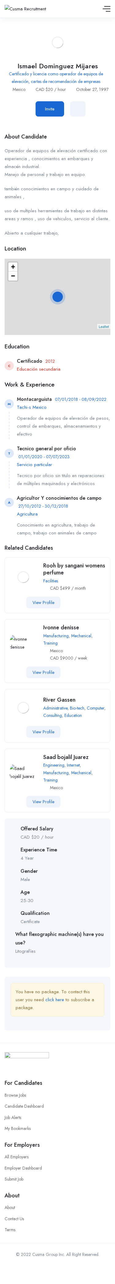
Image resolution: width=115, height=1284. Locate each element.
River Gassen (59, 700)
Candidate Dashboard (24, 1106)
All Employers (17, 1157)
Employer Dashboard (23, 1168)
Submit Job (14, 1179)
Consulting (52, 715)
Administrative (55, 708)
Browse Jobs (15, 1095)
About (10, 1207)
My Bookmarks (18, 1128)
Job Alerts (13, 1117)
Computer (95, 708)
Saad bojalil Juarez (66, 757)
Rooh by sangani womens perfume (74, 569)
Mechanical (81, 636)
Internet (73, 765)
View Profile (43, 602)
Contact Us (14, 1219)
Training (50, 643)
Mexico (19, 89)
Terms (10, 1230)
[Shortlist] (78, 109)
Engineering (53, 765)
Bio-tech (77, 708)
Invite (50, 109)
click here (54, 999)
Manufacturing (56, 636)
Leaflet (104, 326)
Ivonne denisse (61, 627)
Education (73, 715)
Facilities (50, 581)
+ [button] (13, 267)
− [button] (13, 276)
